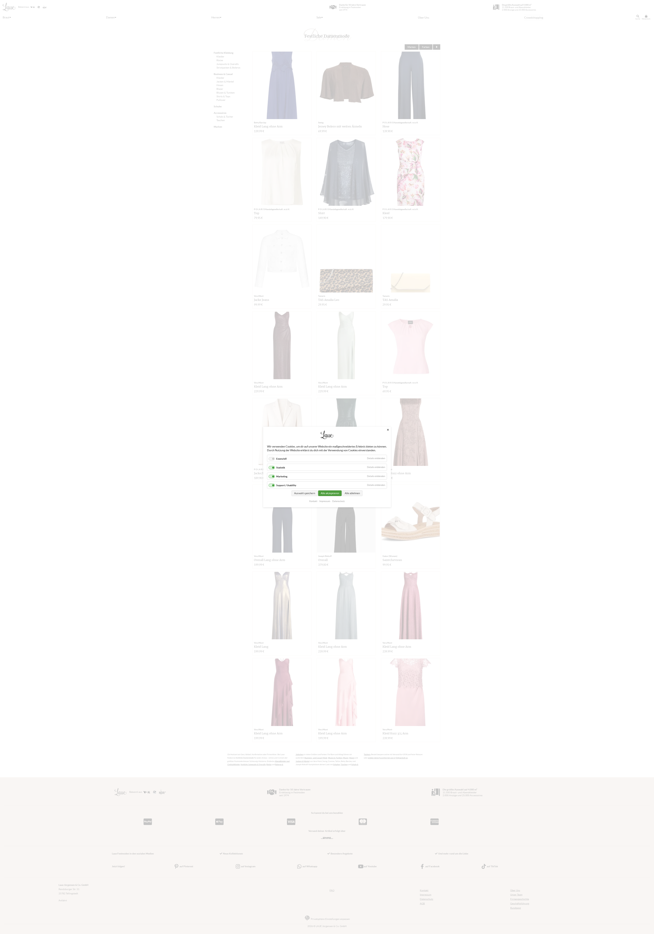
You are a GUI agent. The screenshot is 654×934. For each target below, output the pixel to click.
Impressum (324, 501)
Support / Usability (286, 485)
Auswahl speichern (304, 493)
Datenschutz (338, 501)
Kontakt (313, 501)
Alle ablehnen (352, 493)
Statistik (280, 467)
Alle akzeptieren (330, 493)
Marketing (281, 476)
